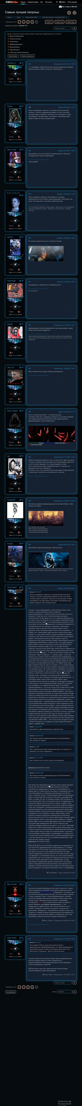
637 (19, 348)
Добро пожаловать (60, 443)
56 (30, 501)
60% (10, 394)
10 (20, 177)
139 (19, 172)
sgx (8, 456)
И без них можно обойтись (19, 52)
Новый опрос (71, 22)
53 (30, 368)
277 (19, 527)
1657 (19, 437)
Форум (23, 2)
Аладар (10, 543)
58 (30, 588)
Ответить (49, 22)
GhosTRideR (12, 587)
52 (30, 325)
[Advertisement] (53, 998)
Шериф (10, 324)
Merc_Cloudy (12, 884)
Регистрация (72, 2)
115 (20, 79)
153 (19, 484)
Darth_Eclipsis (12, 411)
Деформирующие (16, 44)
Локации (41, 443)
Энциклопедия (33, 2)
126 (19, 394)
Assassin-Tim (23, 25)
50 (30, 238)
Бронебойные (15, 47)
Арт (41, 2)
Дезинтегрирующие (17, 36)
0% (11, 74)
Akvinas (10, 237)
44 (19, 264)
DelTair (9, 106)
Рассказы (48, 2)
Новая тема (59, 22)
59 (30, 885)
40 (12, 353)
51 (30, 282)
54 (30, 412)
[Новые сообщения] (69, 12)
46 (30, 64)
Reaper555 (11, 500)
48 (30, 151)
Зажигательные (15, 39)
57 (30, 544)
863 (19, 74)
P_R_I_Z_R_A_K (13, 193)
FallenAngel (11, 281)
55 (30, 457)
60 (20, 442)
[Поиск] (57, 2)
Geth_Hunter (11, 149)
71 (19, 132)
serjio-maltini (11, 938)
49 (30, 194)
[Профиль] (20, 63)
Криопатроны (15, 50)
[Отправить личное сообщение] (22, 62)
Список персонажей (36, 444)
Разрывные (14, 41)
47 (30, 107)
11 (19, 221)
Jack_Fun (10, 367)
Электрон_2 (11, 63)
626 (19, 307)
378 (19, 571)
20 (19, 906)
